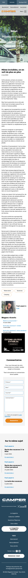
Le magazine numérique (14, 529)
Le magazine (14, 513)
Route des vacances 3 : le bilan (12, 325)
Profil (17, 308)
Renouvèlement (14, 7)
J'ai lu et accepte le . (13, 415)
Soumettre (14, 420)
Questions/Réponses (14, 520)
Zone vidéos (14, 523)
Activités (12, 2)
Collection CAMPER (14, 516)
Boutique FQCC (23, 2)
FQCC (3, 2)
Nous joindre (23, 7)
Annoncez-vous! (14, 556)
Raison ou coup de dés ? (10, 321)
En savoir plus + (9, 457)
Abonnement (5, 7)
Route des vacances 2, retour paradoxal (14, 330)
